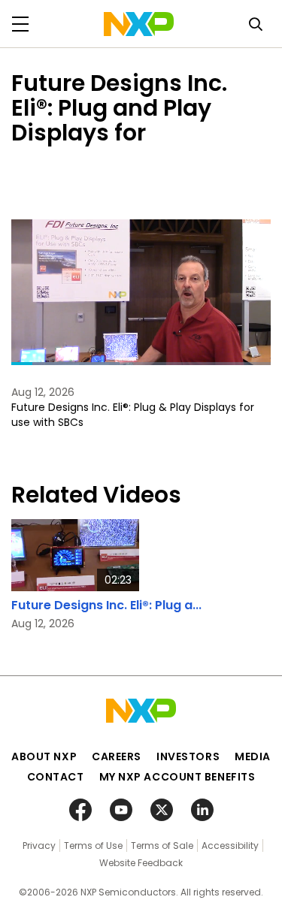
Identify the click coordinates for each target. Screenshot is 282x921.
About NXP (44, 756)
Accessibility (230, 845)
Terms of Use (93, 845)
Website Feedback (141, 862)
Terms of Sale (162, 845)
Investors (188, 756)
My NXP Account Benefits (177, 776)
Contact (55, 776)
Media (253, 756)
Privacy (39, 845)
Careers (116, 756)
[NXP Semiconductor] (139, 24)
